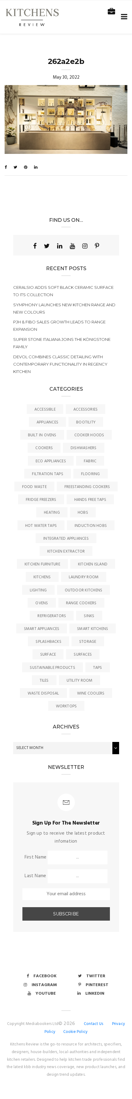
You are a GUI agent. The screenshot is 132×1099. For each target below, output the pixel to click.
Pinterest (97, 985)
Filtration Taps (47, 474)
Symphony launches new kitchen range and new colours (64, 308)
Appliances (47, 422)
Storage (87, 642)
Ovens (41, 603)
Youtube (46, 993)
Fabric (90, 461)
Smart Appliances (42, 629)
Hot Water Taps (41, 526)
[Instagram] (84, 246)
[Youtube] (72, 246)
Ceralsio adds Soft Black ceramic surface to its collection (63, 291)
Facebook (44, 976)
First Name (35, 857)
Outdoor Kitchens (84, 590)
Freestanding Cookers (87, 487)
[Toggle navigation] (122, 17)
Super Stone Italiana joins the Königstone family (62, 343)
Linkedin (94, 993)
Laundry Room (84, 577)
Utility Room (80, 680)
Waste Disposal (43, 693)
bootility (85, 422)
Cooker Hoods (89, 435)
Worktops (66, 706)
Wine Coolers (91, 693)
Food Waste (34, 487)
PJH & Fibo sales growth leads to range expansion (59, 325)
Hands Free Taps (90, 500)
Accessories (85, 409)
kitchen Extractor (66, 551)
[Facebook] (35, 246)
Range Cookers (81, 603)
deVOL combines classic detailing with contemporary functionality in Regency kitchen (60, 364)
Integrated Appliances (66, 538)
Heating (52, 512)
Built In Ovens (42, 435)
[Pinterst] (97, 246)
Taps (97, 668)
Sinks (89, 616)
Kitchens (42, 577)
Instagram (44, 985)
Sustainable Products (52, 668)
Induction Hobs (91, 526)
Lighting (38, 590)
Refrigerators (51, 616)
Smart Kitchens (92, 629)
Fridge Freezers (41, 500)
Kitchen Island (92, 564)
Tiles (44, 680)
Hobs (83, 512)
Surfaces (83, 654)
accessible (45, 409)
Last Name (35, 876)
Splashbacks (48, 642)
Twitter (95, 976)
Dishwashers (83, 448)
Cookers (44, 448)
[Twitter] (47, 246)
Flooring (90, 474)
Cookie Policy (75, 1032)
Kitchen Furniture (42, 564)
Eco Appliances (51, 461)
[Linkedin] (59, 246)
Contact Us (93, 1024)
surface (48, 654)
